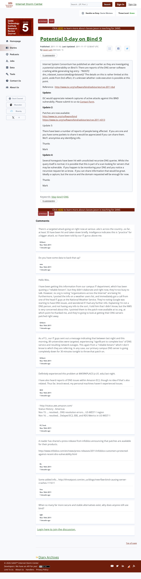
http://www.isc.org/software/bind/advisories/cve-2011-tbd (85, 87)
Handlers (30, 569)
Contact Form (87, 101)
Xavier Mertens (106, 13)
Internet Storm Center (29, 4)
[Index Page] (8, 4)
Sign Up (132, 4)
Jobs (12, 60)
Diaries (13, 47)
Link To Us (8, 569)
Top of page (131, 543)
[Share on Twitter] (127, 48)
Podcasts (14, 54)
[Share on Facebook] (118, 48)
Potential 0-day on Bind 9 (71, 38)
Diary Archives (49, 557)
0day (53, 196)
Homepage (15, 41)
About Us (14, 87)
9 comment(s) (49, 55)
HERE (60, 28)
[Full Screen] (109, 48)
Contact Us (15, 80)
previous (43, 21)
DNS (66, 196)
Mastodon (18, 105)
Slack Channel (17, 98)
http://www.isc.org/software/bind (60, 116)
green (132, 13)
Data (12, 67)
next (52, 21)
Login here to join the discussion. (56, 529)
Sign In (120, 4)
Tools (12, 74)
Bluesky (19, 111)
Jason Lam (47, 50)
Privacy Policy (42, 569)
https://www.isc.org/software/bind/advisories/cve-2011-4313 (74, 119)
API (28, 566)
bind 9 (60, 196)
